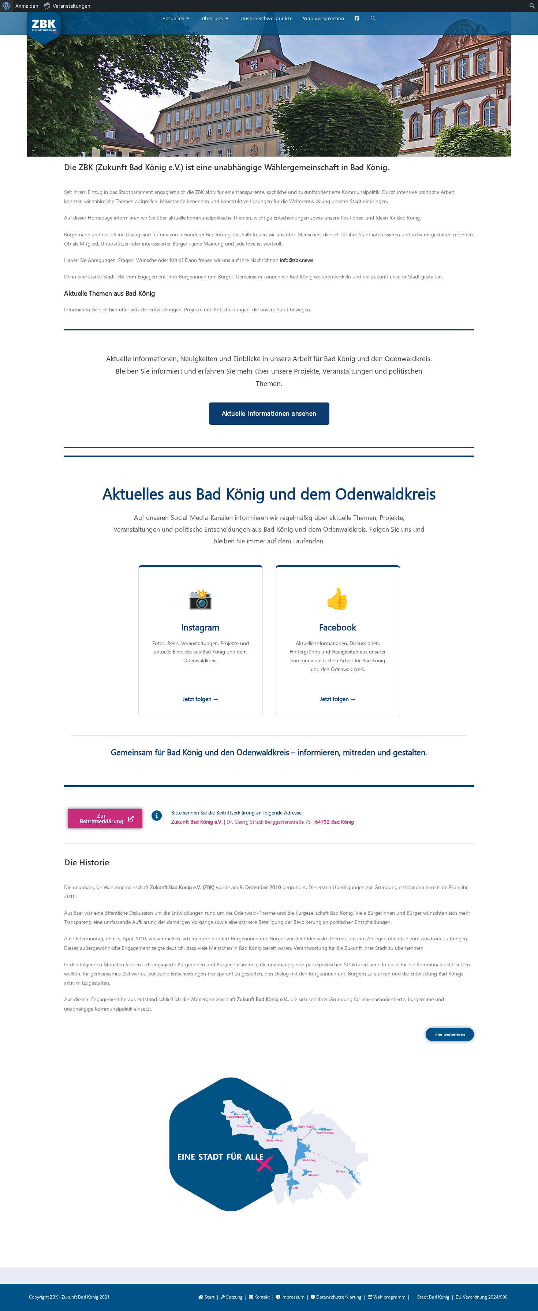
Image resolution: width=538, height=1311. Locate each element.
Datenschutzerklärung (338, 1297)
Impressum (292, 1297)
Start (208, 1297)
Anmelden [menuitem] (26, 6)
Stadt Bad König (433, 1297)
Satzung (234, 1297)
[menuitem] (6, 6)
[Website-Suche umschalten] (373, 18)
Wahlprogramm (389, 1297)
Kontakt (261, 1297)
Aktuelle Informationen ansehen (269, 413)
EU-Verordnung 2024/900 (482, 1297)
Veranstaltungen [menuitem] (71, 6)
